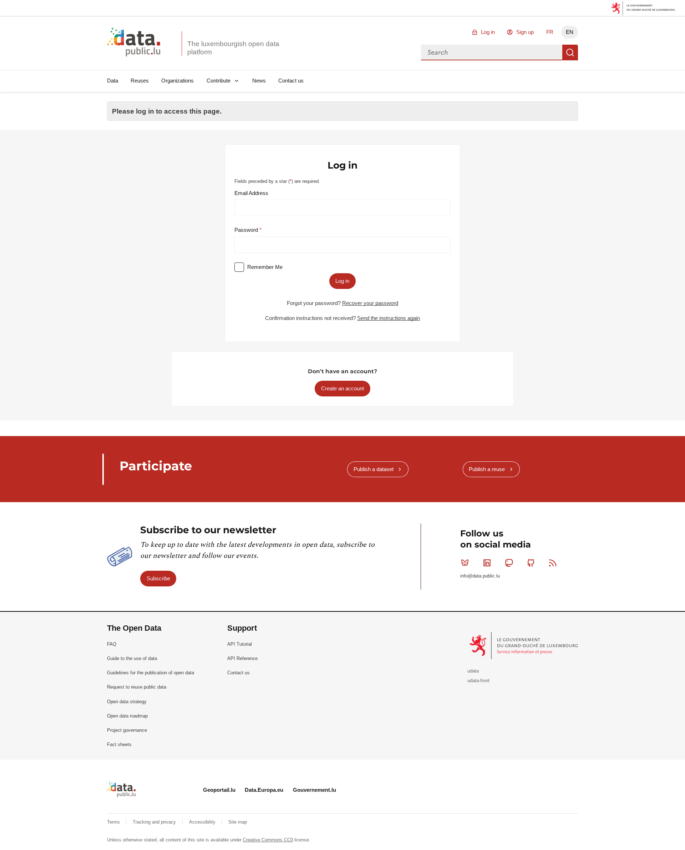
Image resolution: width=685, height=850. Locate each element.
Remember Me (265, 267)
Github (531, 563)
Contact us (291, 81)
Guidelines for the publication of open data (150, 672)
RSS (553, 563)
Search (570, 52)
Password (246, 230)
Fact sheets (119, 744)
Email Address (251, 193)
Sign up (525, 32)
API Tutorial (239, 644)
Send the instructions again (388, 318)
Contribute (218, 81)
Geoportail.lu (219, 790)
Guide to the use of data (132, 658)
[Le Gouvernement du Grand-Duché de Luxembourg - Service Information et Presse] (524, 645)
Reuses (140, 81)
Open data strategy (127, 701)
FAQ (111, 644)
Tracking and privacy (155, 822)
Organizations (177, 81)
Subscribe (158, 578)
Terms (114, 822)
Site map (237, 822)
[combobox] (491, 52)
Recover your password (370, 303)
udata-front (478, 680)
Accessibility (203, 822)
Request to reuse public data (136, 687)
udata (473, 671)
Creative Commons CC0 (268, 839)
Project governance (127, 730)
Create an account (342, 388)
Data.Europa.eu (264, 790)
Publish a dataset (374, 469)
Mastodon (509, 563)
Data (112, 81)
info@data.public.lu (480, 576)
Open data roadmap (127, 716)
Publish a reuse (487, 469)
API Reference (242, 658)
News (259, 81)
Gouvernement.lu (314, 790)
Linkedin (487, 563)
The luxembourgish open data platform (233, 48)
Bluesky (465, 563)
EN (569, 32)
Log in (488, 32)
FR (549, 32)
